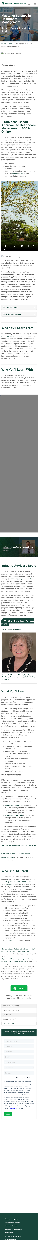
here (22, 998)
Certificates (9, 1232)
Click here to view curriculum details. (15, 853)
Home (3, 44)
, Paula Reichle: (19, 677)
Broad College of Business (11, 336)
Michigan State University (13, 1236)
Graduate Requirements (12, 1222)
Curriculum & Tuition (10, 307)
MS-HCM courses (7, 857)
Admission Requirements (12, 314)
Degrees (11, 44)
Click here (8, 940)
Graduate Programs (11, 1219)
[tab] (19, 307)
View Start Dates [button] (8, 1024)
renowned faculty (19, 174)
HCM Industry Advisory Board (22, 579)
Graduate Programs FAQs (13, 1229)
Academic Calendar (11, 1226)
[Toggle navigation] (35, 3)
